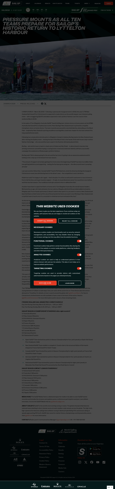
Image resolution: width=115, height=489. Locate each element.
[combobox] (110, 487)
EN (109, 487)
